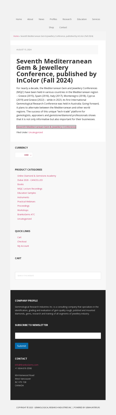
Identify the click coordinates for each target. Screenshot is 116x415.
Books (20, 184)
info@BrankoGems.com (26, 364)
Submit (21, 346)
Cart (19, 237)
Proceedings (23, 205)
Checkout (22, 241)
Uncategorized (36, 132)
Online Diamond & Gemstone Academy (36, 175)
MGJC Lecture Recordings (29, 188)
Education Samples (26, 192)
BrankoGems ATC (26, 214)
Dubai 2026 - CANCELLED (30, 180)
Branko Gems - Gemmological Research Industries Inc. (58, 7)
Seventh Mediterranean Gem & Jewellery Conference (46, 127)
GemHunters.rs (93, 407)
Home (16, 36)
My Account (23, 245)
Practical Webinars (26, 201)
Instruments (23, 197)
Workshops (22, 210)
